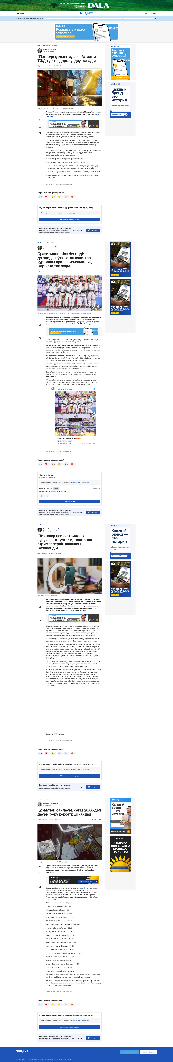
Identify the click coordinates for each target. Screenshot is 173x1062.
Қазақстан (46, 799)
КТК (67, 610)
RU (146, 13)
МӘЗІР (22, 13)
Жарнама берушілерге (149, 1052)
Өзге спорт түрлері (48, 242)
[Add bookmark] (39, 133)
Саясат (39, 799)
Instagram (94, 230)
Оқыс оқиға (41, 45)
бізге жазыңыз (67, 184)
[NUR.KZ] (86, 13)
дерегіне (83, 888)
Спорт (39, 242)
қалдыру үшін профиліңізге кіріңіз (79, 213)
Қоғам (39, 524)
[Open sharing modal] (39, 126)
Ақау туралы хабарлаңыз (129, 1052)
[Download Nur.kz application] (86, 5)
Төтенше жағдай (51, 45)
